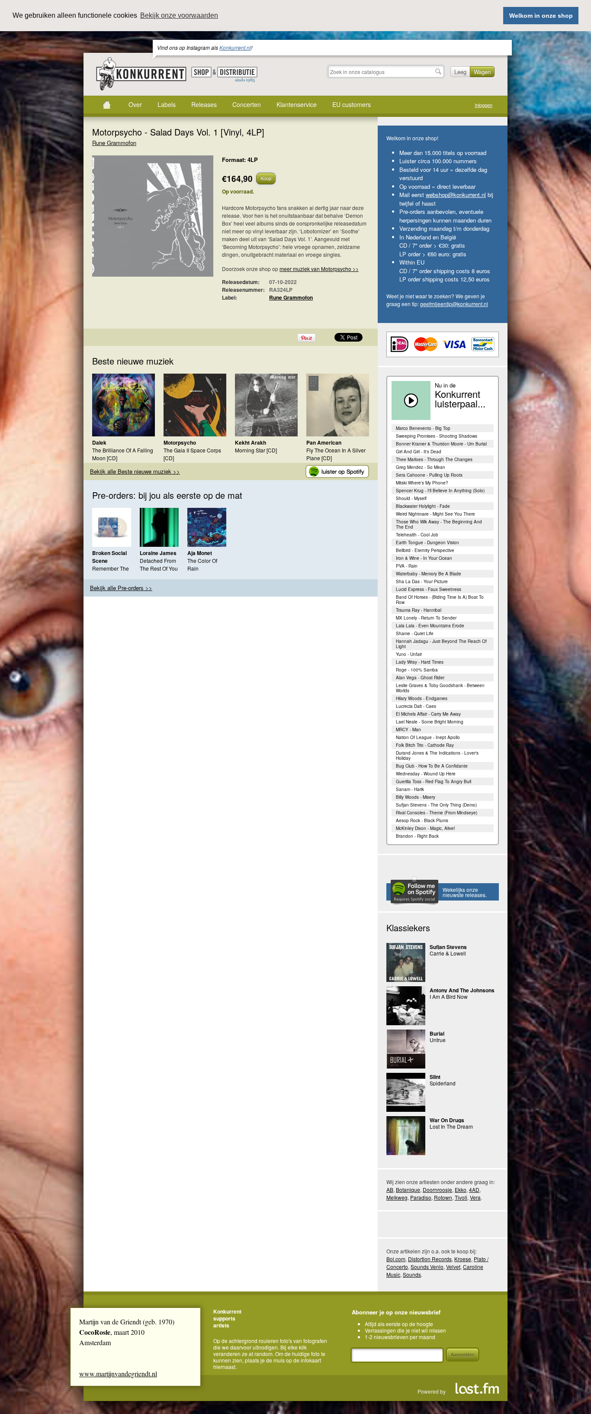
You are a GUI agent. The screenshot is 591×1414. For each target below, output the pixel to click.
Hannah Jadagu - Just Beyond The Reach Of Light (441, 643)
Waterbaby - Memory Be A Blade (428, 574)
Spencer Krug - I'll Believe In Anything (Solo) (440, 490)
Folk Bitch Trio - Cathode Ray (425, 745)
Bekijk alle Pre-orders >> (121, 588)
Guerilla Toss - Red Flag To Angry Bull (433, 781)
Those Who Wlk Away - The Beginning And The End (439, 524)
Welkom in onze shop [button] (541, 15)
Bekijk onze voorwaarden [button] (179, 15)
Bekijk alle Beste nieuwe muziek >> (135, 471)
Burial (437, 1033)
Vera (475, 1197)
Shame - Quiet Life (415, 633)
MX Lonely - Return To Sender (426, 618)
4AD (474, 1189)
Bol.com (395, 1258)
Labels (166, 104)
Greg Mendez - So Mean (420, 467)
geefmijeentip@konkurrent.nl (454, 303)
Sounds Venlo (427, 1266)
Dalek (99, 442)
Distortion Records (430, 1258)
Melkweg (397, 1197)
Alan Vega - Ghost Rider (420, 678)
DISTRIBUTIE (237, 75)
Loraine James (158, 553)
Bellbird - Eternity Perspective (425, 550)
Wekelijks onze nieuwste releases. (465, 892)
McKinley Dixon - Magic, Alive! (425, 828)
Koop (265, 177)
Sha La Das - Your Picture (422, 581)
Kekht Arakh (250, 442)
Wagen (482, 72)
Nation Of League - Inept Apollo (428, 737)
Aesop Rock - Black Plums (422, 820)
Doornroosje (437, 1189)
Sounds (412, 1274)
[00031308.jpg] (139, 220)
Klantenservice (296, 104)
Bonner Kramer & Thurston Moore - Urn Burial (441, 444)
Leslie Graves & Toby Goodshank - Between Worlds (440, 688)
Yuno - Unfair (409, 654)
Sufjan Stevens (448, 947)
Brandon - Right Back (417, 836)
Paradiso (420, 1197)
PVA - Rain (407, 566)
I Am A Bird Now (449, 996)
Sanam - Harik (410, 789)
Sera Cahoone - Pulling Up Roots (429, 475)
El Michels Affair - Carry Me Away (428, 714)
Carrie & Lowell (448, 953)
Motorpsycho (180, 442)
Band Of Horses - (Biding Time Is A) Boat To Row (440, 599)
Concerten (246, 104)
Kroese (462, 1258)
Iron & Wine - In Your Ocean (424, 558)
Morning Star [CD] (256, 450)
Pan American (323, 442)
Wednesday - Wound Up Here (426, 774)
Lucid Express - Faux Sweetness (428, 589)
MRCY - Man (408, 729)
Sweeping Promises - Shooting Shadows (436, 436)
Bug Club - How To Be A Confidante (432, 766)
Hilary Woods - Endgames (421, 698)
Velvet (453, 1266)
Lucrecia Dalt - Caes (416, 706)
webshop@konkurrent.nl (456, 194)
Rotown (443, 1197)
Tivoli (461, 1197)
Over (135, 104)
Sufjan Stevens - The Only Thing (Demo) (436, 805)
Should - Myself (411, 498)
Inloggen (483, 105)
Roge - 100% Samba (417, 670)
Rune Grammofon (114, 143)
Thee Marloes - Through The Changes (434, 459)
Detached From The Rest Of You (159, 564)
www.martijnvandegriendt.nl (118, 1373)
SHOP (201, 72)
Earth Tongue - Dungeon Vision (427, 542)
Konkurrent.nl (235, 47)
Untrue (438, 1039)
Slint (435, 1077)
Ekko (460, 1189)
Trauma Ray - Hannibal (418, 610)
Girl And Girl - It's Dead (418, 452)
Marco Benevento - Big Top (423, 428)
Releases (204, 104)
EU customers (351, 104)
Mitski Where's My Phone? (422, 483)
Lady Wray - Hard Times (419, 662)
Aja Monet (199, 553)
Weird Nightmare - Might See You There (435, 514)
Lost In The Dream (451, 1126)
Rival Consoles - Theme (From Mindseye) (436, 813)
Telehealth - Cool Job (417, 535)
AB (389, 1189)
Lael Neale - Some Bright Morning (429, 722)
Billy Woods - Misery (415, 797)
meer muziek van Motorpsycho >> (319, 268)
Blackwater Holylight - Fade (423, 506)
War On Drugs (447, 1120)
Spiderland (443, 1083)
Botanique (408, 1189)
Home (106, 104)
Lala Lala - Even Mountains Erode (430, 626)
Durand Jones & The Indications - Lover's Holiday (437, 755)
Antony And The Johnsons (462, 990)
